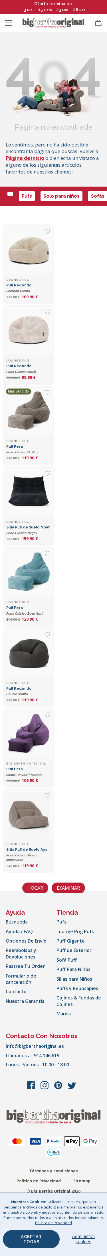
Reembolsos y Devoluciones (21, 953)
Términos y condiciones (53, 1171)
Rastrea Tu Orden (26, 966)
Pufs (27, 196)
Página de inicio (25, 158)
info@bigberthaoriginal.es (35, 1046)
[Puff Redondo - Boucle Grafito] (28, 653)
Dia (30, 9)
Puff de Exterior (74, 950)
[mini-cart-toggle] (98, 23)
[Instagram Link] (45, 1088)
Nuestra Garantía (25, 1001)
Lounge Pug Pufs (75, 931)
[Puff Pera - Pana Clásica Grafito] (28, 411)
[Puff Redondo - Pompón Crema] (28, 250)
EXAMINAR (68, 888)
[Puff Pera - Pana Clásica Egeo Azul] (28, 572)
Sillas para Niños (74, 979)
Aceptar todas (31, 1239)
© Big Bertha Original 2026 (53, 1191)
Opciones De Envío (26, 941)
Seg (82, 9)
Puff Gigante (70, 941)
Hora (48, 9)
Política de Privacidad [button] (53, 1222)
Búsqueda (17, 922)
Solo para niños (61, 196)
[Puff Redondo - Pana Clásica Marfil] (28, 330)
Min (65, 9)
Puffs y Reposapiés (77, 988)
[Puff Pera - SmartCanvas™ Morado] (28, 733)
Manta (63, 1014)
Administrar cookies (83, 1239)
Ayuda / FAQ (19, 931)
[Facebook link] (31, 1088)
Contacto (16, 991)
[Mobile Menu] (8, 23)
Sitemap (81, 1180)
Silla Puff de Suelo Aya (26, 854)
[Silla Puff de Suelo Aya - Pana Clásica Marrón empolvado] (28, 814)
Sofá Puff (66, 960)
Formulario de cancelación (21, 979)
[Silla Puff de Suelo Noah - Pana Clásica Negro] (28, 492)
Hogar (35, 888)
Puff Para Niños (73, 969)
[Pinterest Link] (58, 1088)
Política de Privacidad (39, 1180)
